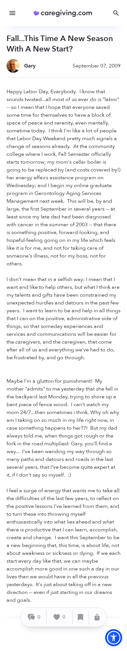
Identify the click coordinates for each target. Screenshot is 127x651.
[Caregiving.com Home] (65, 13)
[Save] (81, 617)
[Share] (97, 617)
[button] (113, 637)
